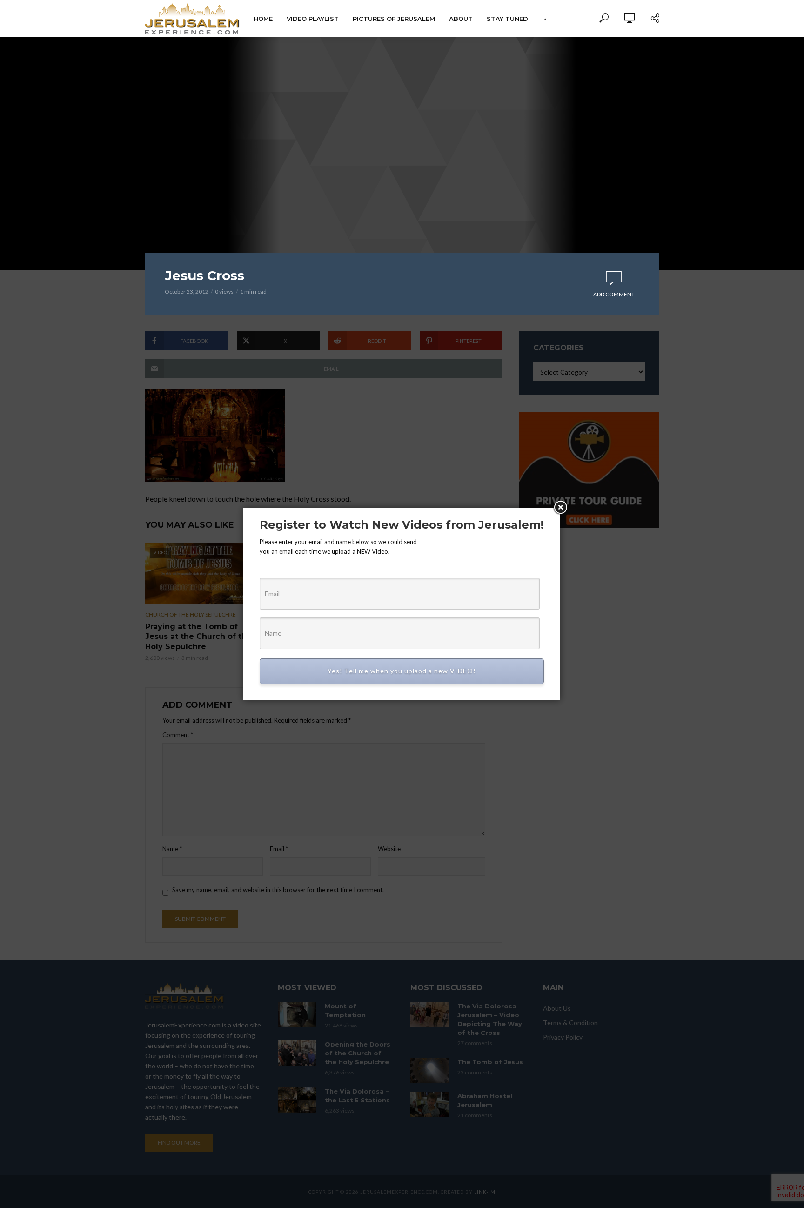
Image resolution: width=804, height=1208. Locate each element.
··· (544, 18)
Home (263, 18)
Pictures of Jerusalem (394, 18)
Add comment (614, 294)
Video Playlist (313, 18)
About (461, 18)
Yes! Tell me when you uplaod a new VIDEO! (402, 671)
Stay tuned (507, 18)
